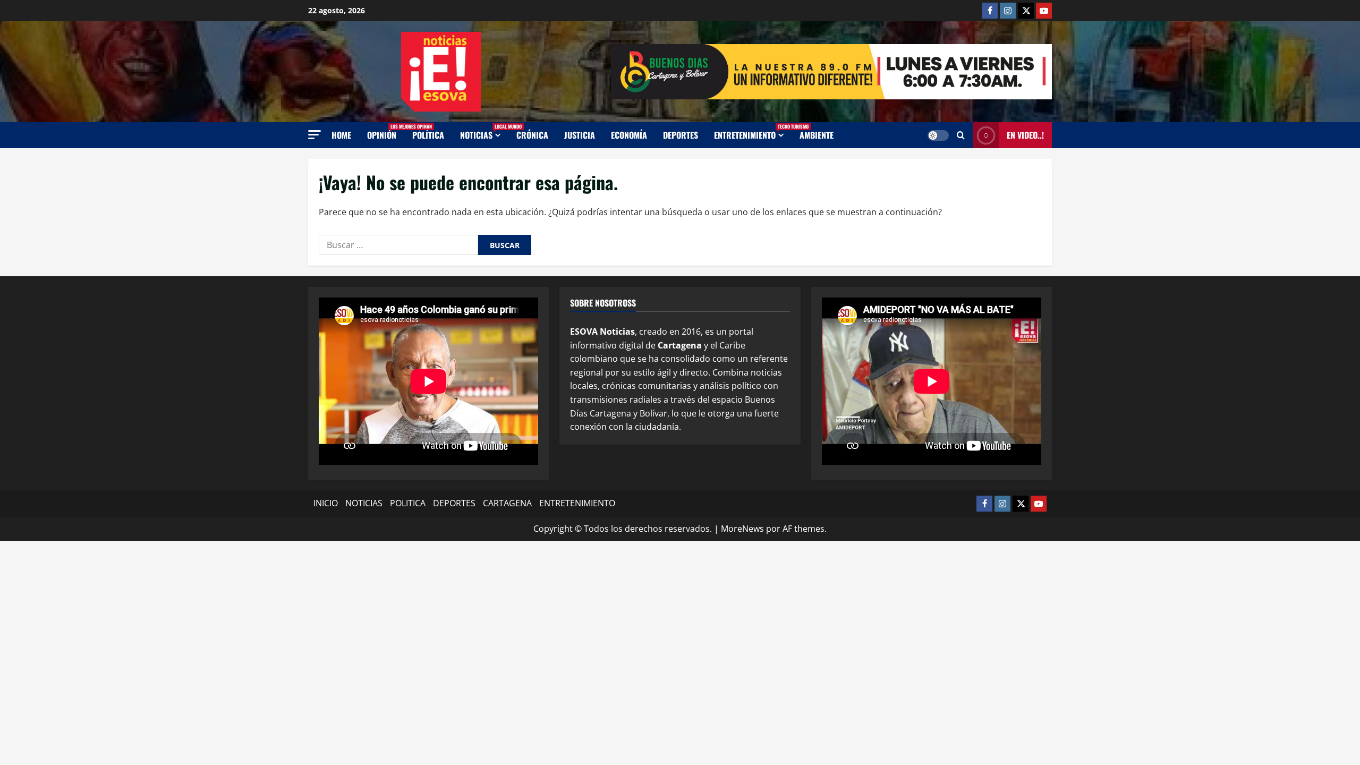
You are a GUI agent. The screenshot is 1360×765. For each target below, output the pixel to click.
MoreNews (742, 528)
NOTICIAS (484, 132)
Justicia (579, 135)
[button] (314, 134)
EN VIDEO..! (1025, 135)
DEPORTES (454, 503)
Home (341, 135)
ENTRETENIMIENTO (753, 132)
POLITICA (408, 503)
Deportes (680, 135)
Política (428, 135)
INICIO (325, 503)
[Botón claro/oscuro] (938, 135)
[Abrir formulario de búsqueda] (961, 135)
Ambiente (817, 135)
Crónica (532, 135)
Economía (629, 135)
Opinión (385, 132)
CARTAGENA (507, 503)
